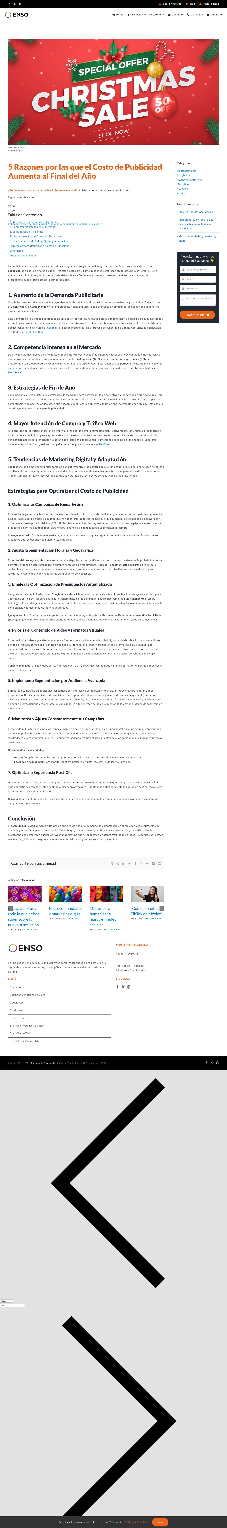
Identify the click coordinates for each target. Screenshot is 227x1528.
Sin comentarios (30, 929)
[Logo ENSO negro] (16, 12)
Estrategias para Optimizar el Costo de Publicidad (39, 246)
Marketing (183, 184)
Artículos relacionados (23, 255)
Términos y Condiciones (130, 970)
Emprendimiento (186, 170)
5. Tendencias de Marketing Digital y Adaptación (39, 241)
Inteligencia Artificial (189, 179)
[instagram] (20, 4)
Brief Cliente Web (20, 1033)
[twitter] (15, 4)
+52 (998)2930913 (127, 953)
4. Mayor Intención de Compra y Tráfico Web (36, 236)
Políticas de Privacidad (130, 965)
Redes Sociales (19, 1018)
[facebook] (9, 4)
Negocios (182, 188)
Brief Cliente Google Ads (24, 1041)
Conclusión (16, 250)
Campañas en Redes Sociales (27, 994)
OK (160, 1522)
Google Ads (184, 175)
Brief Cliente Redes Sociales (27, 1025)
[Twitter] (123, 987)
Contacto (15, 987)
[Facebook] (117, 987)
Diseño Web (17, 1010)
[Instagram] (128, 987)
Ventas (181, 193)
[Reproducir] (9, 202)
